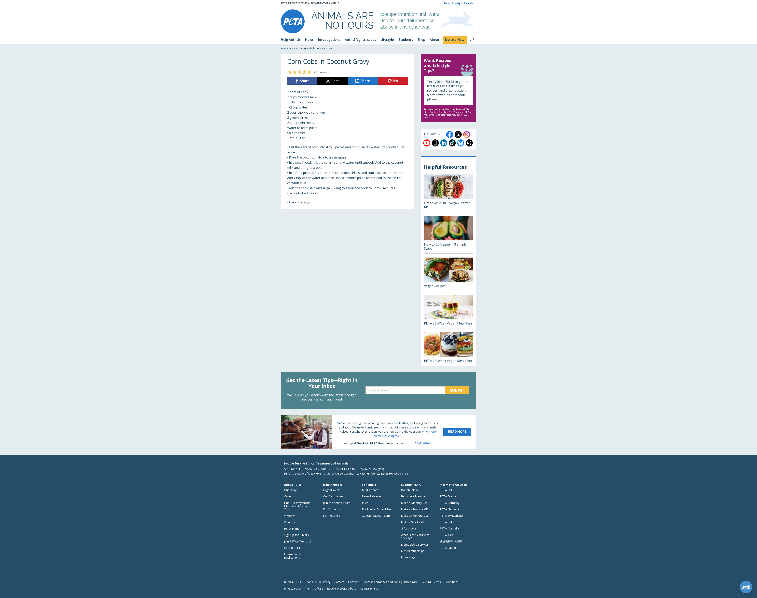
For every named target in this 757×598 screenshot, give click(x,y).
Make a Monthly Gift (414, 503)
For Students (331, 509)
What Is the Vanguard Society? (415, 536)
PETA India (447, 522)
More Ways (408, 557)
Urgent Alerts (331, 490)
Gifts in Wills (409, 528)
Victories (289, 516)
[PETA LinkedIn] (443, 142)
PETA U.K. (446, 490)
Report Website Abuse (341, 588)
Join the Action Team (337, 503)
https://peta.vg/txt (433, 111)
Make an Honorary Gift (416, 515)
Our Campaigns (333, 496)
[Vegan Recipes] (448, 274)
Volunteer (290, 522)
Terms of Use (314, 588)
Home (284, 48)
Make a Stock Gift (412, 522)
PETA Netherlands (452, 509)
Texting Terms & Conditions (440, 582)
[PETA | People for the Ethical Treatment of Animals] (293, 21)
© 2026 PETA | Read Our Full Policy (307, 582)
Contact (353, 582)
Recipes (294, 48)
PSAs (365, 503)
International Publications (292, 555)
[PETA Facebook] (449, 134)
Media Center (370, 490)
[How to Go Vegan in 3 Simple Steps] (448, 234)
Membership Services (415, 544)
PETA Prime (291, 528)
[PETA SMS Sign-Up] (435, 142)
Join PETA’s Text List (297, 541)
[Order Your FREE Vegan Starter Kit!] (448, 193)
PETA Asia (446, 535)
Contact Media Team (376, 515)
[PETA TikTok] (452, 142)
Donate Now (409, 490)
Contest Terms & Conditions (381, 582)
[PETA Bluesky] (460, 142)
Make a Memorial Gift (415, 509)
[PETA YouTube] (426, 142)
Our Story (290, 490)
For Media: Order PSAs (376, 509)
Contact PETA (293, 548)
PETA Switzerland (451, 515)
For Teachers (331, 515)
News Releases (371, 496)
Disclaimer (410, 582)
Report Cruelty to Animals (458, 3)
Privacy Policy (292, 588)
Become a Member (413, 496)
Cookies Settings (369, 588)
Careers (289, 496)
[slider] (299, 72)
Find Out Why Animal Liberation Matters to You (298, 506)
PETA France (448, 496)
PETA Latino (448, 548)
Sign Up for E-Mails (296, 535)
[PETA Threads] (469, 142)
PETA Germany (449, 503)
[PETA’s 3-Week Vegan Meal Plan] (448, 349)
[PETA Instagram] (466, 134)
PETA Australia (449, 528)
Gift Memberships (412, 551)
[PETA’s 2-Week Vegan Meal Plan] (448, 311)
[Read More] (378, 432)
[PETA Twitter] (458, 134)
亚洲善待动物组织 (451, 541)
